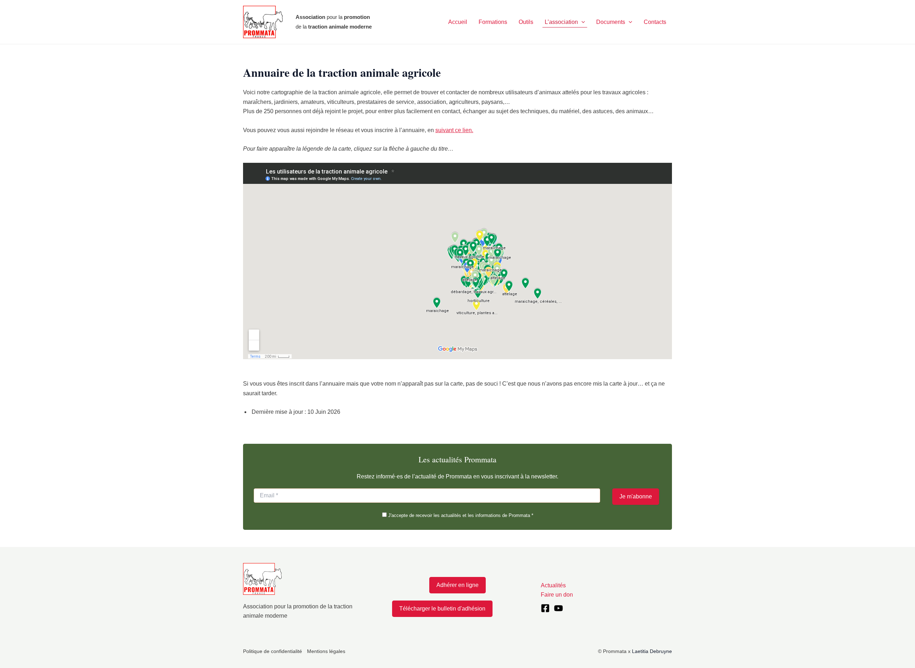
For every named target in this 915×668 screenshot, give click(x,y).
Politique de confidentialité (272, 651)
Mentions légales (326, 651)
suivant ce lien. (454, 130)
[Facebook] (545, 608)
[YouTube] (558, 608)
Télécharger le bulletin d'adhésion (442, 609)
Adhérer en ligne (457, 585)
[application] (581, 22)
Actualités (553, 585)
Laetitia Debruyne (652, 651)
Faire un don (557, 595)
